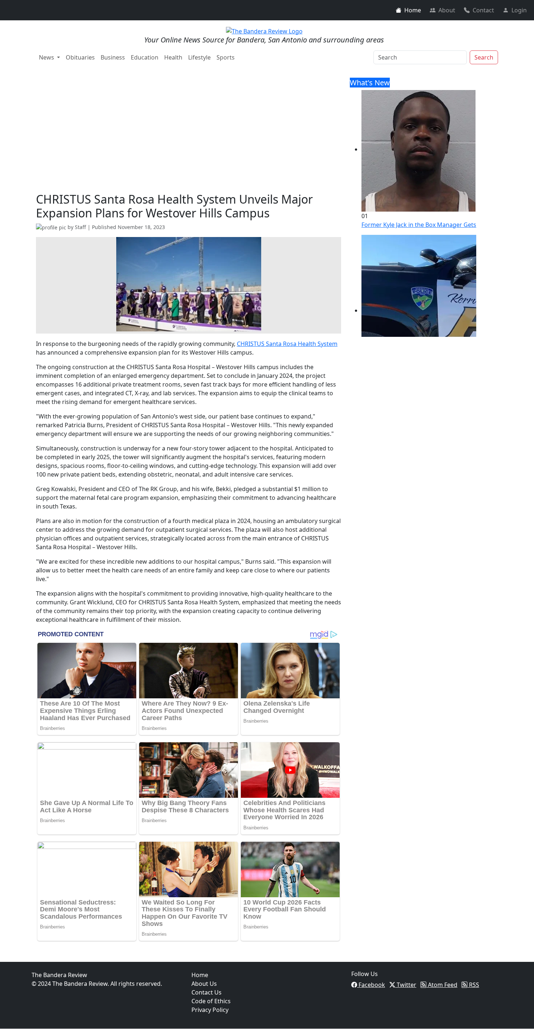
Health (173, 57)
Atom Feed (441, 985)
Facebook (371, 985)
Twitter (405, 985)
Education (144, 57)
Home (412, 10)
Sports (226, 57)
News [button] (47, 57)
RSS (473, 985)
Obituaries (80, 57)
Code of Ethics (211, 1001)
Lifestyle (199, 57)
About (446, 10)
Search (483, 57)
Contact (483, 10)
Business (113, 57)
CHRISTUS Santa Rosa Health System (287, 344)
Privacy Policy (209, 1010)
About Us (204, 984)
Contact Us (206, 992)
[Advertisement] (188, 138)
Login (519, 10)
